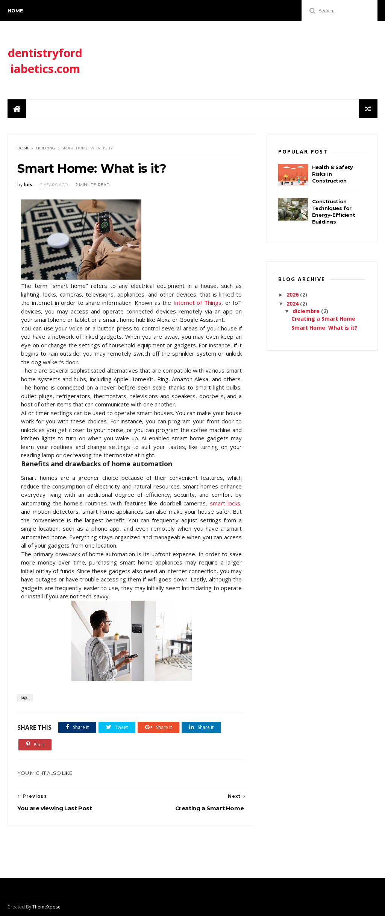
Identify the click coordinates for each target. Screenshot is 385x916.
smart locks (225, 503)
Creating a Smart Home (323, 318)
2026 (293, 294)
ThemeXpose (46, 907)
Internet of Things (197, 302)
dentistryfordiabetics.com (45, 60)
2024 (293, 303)
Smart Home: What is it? (324, 327)
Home (15, 11)
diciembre (307, 311)
